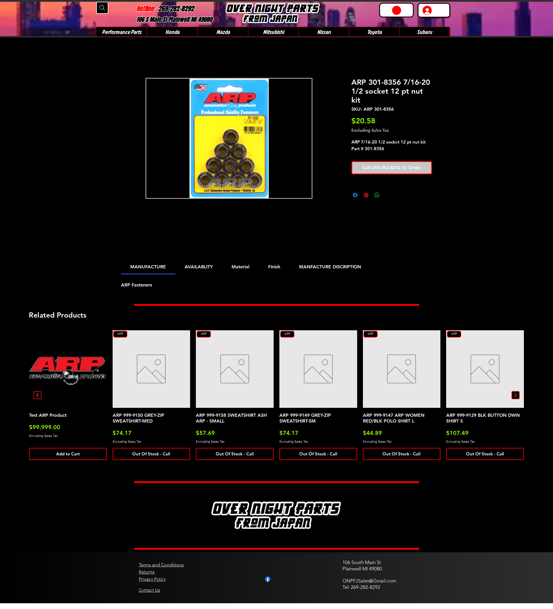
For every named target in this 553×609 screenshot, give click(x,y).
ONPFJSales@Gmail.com (369, 581)
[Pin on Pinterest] (366, 195)
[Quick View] (68, 369)
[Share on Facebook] (355, 195)
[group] (276, 395)
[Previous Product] (37, 395)
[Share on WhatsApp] (377, 195)
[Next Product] (516, 395)
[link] (396, 10)
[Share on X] (388, 195)
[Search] (102, 8)
